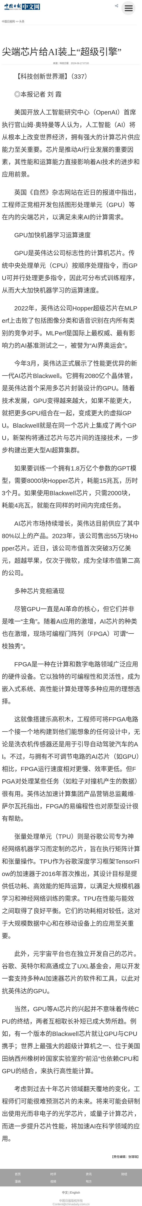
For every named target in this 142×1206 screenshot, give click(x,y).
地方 (89, 1181)
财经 (124, 1174)
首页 (18, 1174)
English (75, 1192)
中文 (65, 1192)
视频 (53, 1181)
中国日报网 (8, 21)
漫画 (18, 1181)
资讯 (89, 1174)
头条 (21, 21)
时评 (53, 1174)
